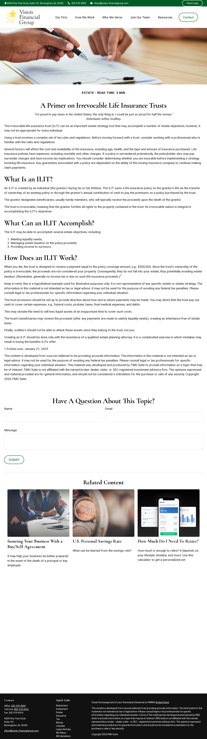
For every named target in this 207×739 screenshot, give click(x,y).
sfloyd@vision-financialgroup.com (111, 3)
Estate (59, 712)
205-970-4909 (78, 3)
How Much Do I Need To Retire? (168, 541)
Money (59, 722)
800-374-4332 (21, 709)
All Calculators (63, 736)
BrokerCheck (162, 702)
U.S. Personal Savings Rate (97, 541)
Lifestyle (60, 726)
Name (8, 409)
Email (108, 409)
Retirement (62, 705)
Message (10, 430)
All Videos (61, 732)
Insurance (61, 715)
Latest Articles (63, 729)
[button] (61, 17)
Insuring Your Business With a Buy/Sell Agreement (34, 543)
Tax (58, 719)
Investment (62, 709)
